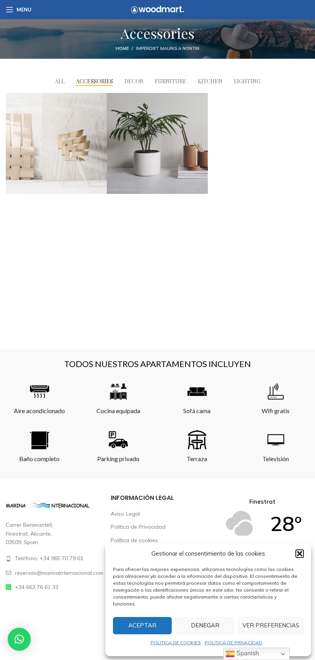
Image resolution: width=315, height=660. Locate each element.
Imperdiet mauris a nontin (167, 48)
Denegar (205, 625)
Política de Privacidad (138, 526)
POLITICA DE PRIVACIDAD (233, 642)
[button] (299, 553)
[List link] (52, 558)
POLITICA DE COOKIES (176, 642)
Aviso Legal (125, 513)
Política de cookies (134, 540)
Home (122, 48)
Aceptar (142, 625)
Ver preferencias (270, 625)
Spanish (247, 653)
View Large (101, 98)
